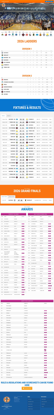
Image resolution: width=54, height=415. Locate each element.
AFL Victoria (29, 399)
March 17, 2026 (5, 162)
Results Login (49, 1)
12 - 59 (22, 157)
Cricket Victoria (30, 404)
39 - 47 (22, 125)
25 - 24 (22, 160)
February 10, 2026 (5, 119)
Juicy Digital (8, 409)
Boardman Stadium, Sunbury (44, 145)
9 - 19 (22, 128)
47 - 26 (20, 200)
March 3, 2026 (5, 142)
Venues (43, 406)
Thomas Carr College (44, 122)
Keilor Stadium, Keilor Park (45, 162)
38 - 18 (22, 151)
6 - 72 (22, 174)
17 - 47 (22, 163)
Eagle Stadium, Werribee (45, 136)
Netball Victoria (30, 406)
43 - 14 (22, 137)
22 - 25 (22, 140)
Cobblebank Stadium (44, 177)
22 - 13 (22, 169)
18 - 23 (22, 122)
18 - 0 (22, 145)
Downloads (43, 404)
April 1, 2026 (4, 200)
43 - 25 (22, 142)
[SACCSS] (4, 5)
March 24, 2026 (5, 171)
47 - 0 (22, 154)
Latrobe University (45, 133)
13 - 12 (22, 119)
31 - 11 (22, 131)
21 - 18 (22, 171)
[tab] (3, 115)
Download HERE (28, 388)
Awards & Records (44, 401)
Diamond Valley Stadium (45, 119)
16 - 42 (22, 134)
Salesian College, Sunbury (45, 151)
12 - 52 (22, 166)
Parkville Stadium (45, 200)
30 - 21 (22, 177)
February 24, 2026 (5, 133)
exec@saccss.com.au (17, 401)
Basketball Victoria (30, 401)
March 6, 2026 (5, 151)
